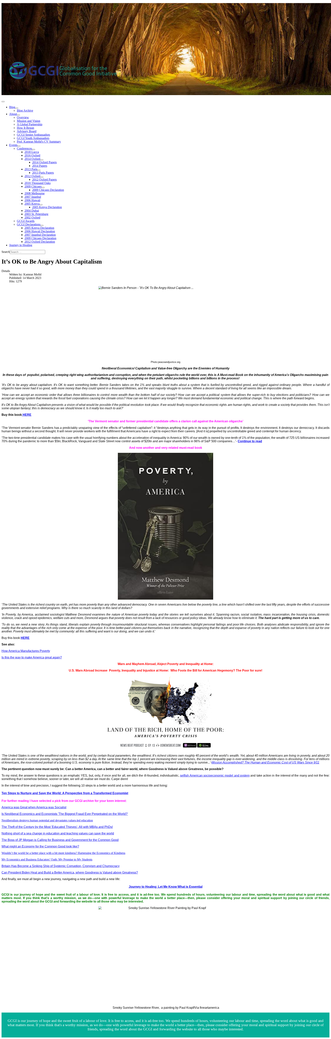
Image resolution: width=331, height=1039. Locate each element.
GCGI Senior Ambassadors (33, 134)
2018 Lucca (32, 152)
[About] (18, 115)
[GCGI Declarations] (41, 225)
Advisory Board (26, 131)
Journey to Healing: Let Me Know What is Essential (165, 886)
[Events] (18, 146)
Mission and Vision (28, 120)
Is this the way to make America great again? (32, 657)
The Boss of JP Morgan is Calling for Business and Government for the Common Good (60, 840)
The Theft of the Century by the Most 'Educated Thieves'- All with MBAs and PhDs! (57, 827)
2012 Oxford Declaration (40, 241)
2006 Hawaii (32, 200)
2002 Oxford (32, 217)
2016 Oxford (32, 155)
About (13, 114)
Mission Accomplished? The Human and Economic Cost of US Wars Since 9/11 (265, 762)
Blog (12, 107)
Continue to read (250, 441)
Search (6, 251)
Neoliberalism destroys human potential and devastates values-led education (47, 820)
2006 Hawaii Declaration (40, 231)
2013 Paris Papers (43, 172)
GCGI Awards (25, 221)
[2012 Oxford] (41, 177)
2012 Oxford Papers (44, 179)
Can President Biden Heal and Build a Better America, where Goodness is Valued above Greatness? (70, 872)
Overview (23, 117)
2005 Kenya (32, 203)
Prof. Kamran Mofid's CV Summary (39, 141)
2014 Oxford (32, 158)
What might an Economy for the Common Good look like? (40, 846)
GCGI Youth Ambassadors (33, 138)
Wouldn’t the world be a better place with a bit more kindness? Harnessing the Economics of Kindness (63, 853)
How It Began (25, 127)
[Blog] (16, 108)
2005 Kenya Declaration (47, 207)
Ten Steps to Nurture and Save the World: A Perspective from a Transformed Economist (65, 793)
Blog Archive (25, 110)
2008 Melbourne (35, 193)
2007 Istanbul (33, 196)
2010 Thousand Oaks (38, 183)
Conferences (24, 148)
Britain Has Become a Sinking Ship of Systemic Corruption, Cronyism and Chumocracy (61, 866)
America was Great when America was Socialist (34, 807)
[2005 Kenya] (41, 204)
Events (13, 145)
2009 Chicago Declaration (48, 190)
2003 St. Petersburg (36, 214)
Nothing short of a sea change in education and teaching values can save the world (58, 833)
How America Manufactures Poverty (26, 651)
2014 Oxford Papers (44, 162)
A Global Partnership (29, 124)
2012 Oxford (32, 176)
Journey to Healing (20, 245)
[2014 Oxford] (41, 159)
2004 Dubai (32, 210)
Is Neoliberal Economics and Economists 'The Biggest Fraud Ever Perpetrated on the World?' (65, 813)
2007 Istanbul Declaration (40, 234)
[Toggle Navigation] (3, 101)
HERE (26, 414)
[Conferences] (33, 149)
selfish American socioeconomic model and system (215, 775)
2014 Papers (39, 165)
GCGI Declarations (28, 224)
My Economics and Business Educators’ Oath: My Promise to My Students (47, 859)
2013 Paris (31, 169)
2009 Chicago (33, 186)
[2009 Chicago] (43, 187)
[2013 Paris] (38, 170)
